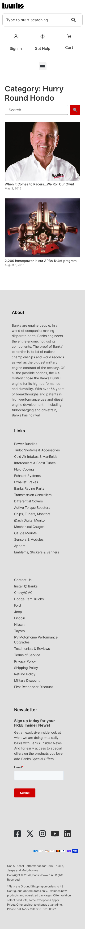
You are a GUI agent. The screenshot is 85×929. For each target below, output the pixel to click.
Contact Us (22, 580)
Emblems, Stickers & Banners (36, 552)
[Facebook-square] (17, 833)
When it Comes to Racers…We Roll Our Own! (39, 184)
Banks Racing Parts (29, 488)
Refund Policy (24, 674)
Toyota (19, 631)
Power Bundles (25, 444)
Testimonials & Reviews (32, 648)
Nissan (19, 624)
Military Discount (27, 680)
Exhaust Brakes (26, 482)
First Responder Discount (33, 687)
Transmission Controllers (32, 495)
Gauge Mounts (25, 533)
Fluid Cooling (24, 469)
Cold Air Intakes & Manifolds (35, 456)
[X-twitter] (30, 833)
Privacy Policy (25, 661)
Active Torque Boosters (32, 507)
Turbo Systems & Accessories (37, 450)
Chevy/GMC (23, 593)
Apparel (20, 546)
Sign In (16, 48)
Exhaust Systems (27, 476)
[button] (43, 66)
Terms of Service (27, 655)
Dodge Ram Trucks (29, 599)
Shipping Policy (26, 668)
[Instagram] (42, 833)
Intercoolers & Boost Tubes (34, 463)
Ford (17, 605)
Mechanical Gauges (29, 527)
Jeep (18, 612)
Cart (69, 47)
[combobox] (42, 19)
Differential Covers (28, 501)
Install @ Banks (26, 586)
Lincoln (19, 618)
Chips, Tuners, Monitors (32, 514)
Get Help (42, 48)
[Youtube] (55, 833)
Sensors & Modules (28, 539)
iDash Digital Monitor (30, 520)
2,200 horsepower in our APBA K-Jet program (40, 261)
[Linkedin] (67, 833)
